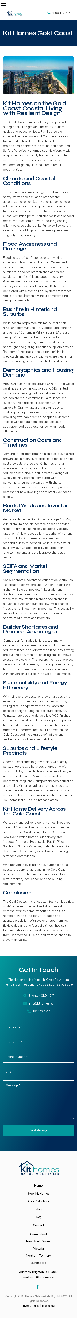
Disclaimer (48, 1305)
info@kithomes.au (42, 1277)
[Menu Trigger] (3, 3)
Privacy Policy (30, 1305)
